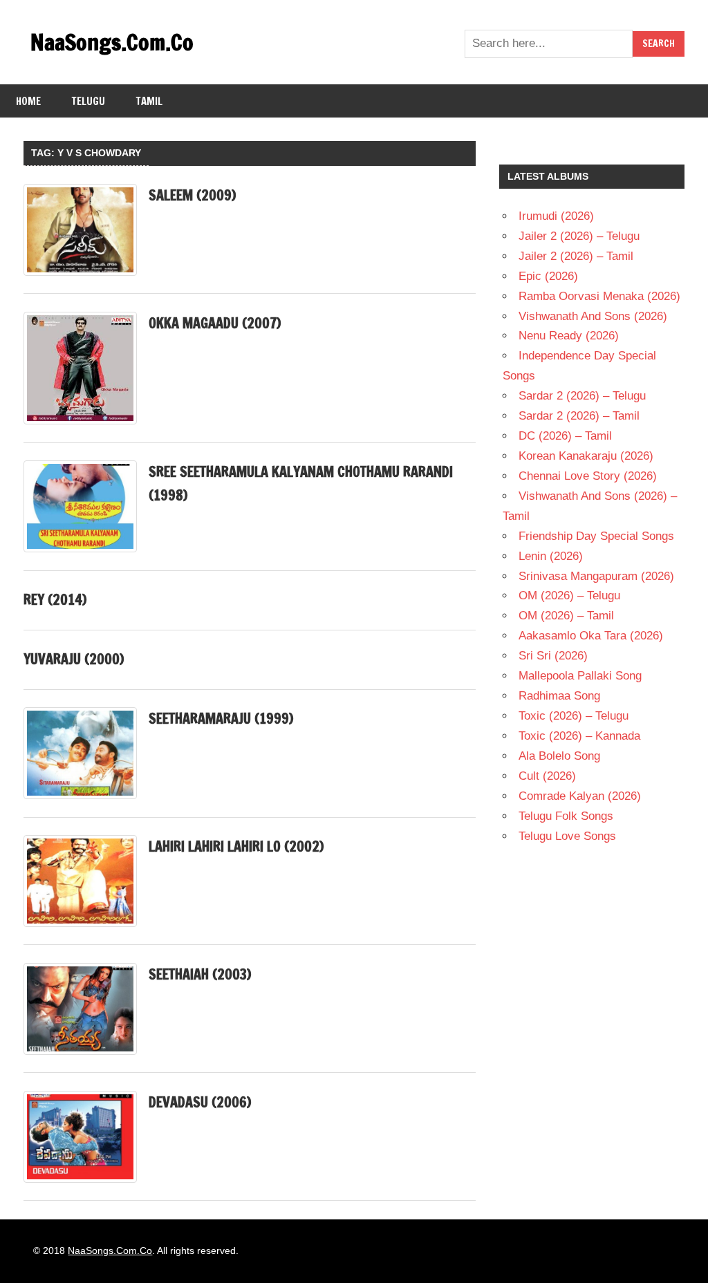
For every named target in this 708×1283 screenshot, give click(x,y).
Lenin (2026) (551, 556)
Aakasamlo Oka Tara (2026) (591, 635)
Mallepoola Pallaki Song (580, 675)
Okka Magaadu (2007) (215, 323)
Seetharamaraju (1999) (221, 719)
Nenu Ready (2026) (569, 335)
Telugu (88, 101)
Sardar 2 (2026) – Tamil (579, 415)
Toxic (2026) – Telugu (573, 715)
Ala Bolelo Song (559, 755)
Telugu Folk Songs (566, 816)
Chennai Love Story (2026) (588, 476)
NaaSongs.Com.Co (112, 42)
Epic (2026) (548, 276)
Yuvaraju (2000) (74, 659)
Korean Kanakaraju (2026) (586, 455)
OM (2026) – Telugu (569, 595)
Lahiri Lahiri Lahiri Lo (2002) (236, 846)
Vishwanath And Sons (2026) (593, 316)
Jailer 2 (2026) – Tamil (576, 256)
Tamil (149, 101)
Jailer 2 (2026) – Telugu (579, 236)
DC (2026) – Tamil (565, 435)
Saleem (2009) (192, 195)
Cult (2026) (547, 776)
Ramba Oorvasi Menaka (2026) (599, 296)
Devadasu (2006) (200, 1102)
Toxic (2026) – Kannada (579, 735)
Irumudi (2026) (556, 216)
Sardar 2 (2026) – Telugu (582, 395)
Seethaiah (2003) (200, 974)
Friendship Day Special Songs (596, 536)
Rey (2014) (55, 600)
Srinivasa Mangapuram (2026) (596, 576)
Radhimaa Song (559, 695)
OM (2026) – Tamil (566, 615)
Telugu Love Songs (567, 836)
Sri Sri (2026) (553, 655)
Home (28, 101)
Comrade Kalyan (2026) (580, 796)
